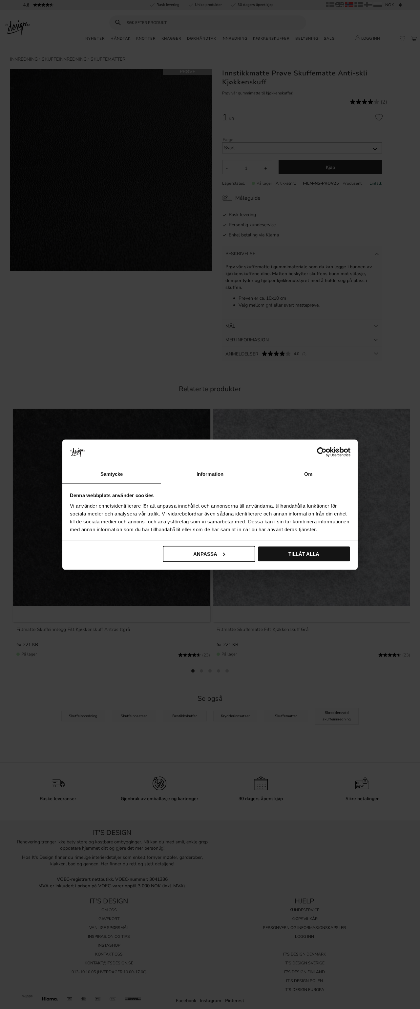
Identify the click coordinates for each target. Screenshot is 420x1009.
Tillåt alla (303, 553)
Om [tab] (308, 473)
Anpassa (205, 553)
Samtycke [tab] (111, 473)
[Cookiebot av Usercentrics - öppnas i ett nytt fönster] (321, 452)
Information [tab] (210, 473)
